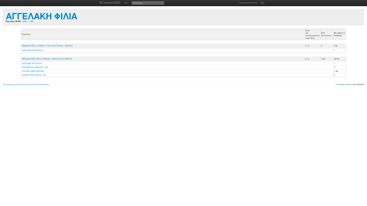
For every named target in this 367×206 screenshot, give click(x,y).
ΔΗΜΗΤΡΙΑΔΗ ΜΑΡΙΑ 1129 (34, 75)
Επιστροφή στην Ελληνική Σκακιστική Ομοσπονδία (26, 84)
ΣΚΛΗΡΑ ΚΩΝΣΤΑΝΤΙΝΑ (33, 71)
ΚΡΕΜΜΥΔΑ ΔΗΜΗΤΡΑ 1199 (35, 67)
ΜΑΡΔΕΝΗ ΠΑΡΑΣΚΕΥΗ (33, 50)
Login (262, 2)
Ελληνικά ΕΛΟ (110, 2)
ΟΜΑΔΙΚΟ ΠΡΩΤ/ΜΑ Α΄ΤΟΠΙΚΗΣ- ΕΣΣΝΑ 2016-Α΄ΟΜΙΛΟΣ (47, 58)
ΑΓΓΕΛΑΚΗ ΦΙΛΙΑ (41, 16)
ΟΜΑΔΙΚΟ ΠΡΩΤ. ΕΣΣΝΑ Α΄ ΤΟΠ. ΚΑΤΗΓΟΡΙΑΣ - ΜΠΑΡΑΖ (47, 45)
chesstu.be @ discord (248, 2)
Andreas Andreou (345, 84)
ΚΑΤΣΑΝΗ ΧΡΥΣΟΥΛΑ (32, 63)
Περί (126, 2)
